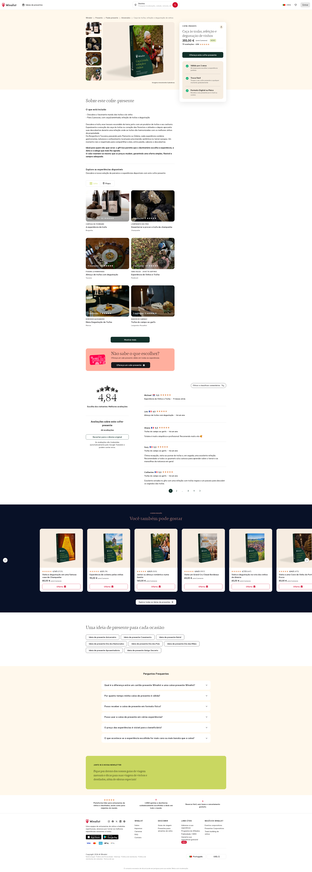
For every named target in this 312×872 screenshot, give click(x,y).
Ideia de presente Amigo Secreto (142, 650)
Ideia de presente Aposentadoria (104, 650)
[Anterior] (5, 560)
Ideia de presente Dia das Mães (181, 644)
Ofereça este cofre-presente (203, 55)
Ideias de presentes (34, 5)
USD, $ (216, 856)
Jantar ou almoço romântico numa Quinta (153, 575)
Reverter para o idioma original (107, 437)
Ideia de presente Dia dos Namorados (106, 644)
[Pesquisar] (175, 5)
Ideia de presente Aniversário (102, 637)
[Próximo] (306, 560)
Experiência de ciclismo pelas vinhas (106, 574)
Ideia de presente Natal (170, 637)
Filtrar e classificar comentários (207, 385)
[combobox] (154, 5)
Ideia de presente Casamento (138, 637)
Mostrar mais (130, 340)
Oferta (60, 586)
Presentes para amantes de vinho (165, 829)
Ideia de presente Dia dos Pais (146, 644)
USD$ (288, 5)
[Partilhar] (221, 27)
